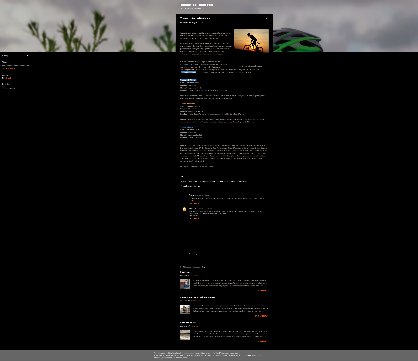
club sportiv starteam (207, 182)
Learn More (251, 355)
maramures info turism (226, 182)
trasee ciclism (242, 182)
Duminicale (185, 272)
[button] (267, 18)
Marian (191, 195)
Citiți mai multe (262, 291)
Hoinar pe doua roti (197, 5)
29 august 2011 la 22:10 (202, 195)
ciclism (183, 182)
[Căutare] (271, 6)
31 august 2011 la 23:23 (204, 208)
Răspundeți (194, 204)
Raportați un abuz (8, 69)
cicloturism (193, 182)
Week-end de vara (188, 323)
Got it (261, 355)
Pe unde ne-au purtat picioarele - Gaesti (198, 297)
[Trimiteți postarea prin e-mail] (181, 177)
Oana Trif (192, 208)
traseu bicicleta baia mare (190, 186)
